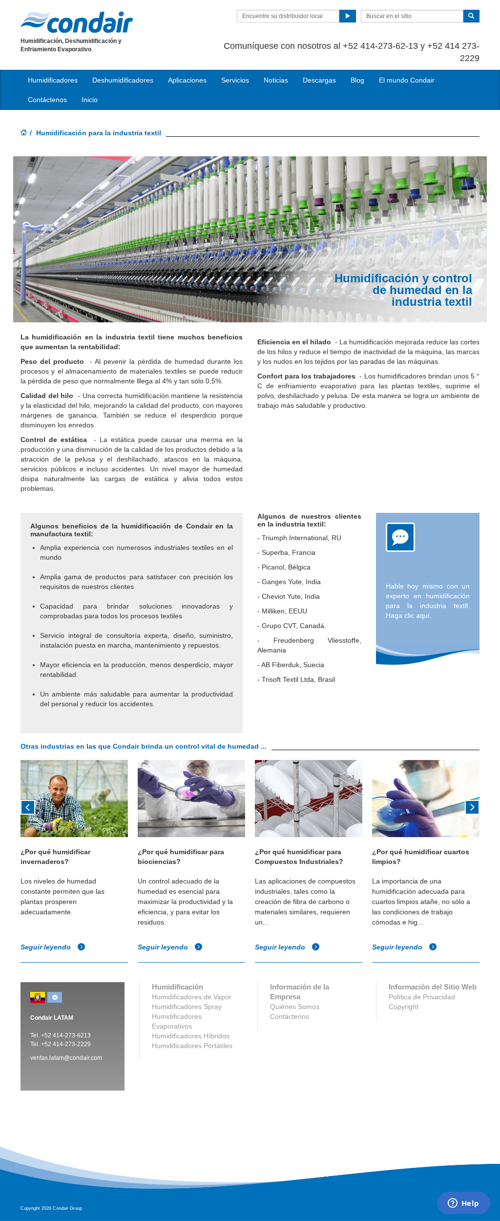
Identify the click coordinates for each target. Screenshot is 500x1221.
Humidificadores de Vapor (191, 997)
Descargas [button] (319, 80)
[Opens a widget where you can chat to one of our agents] (463, 1204)
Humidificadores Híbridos (190, 1036)
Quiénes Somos (294, 1006)
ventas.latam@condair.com (66, 1057)
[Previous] (28, 806)
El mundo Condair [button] (407, 80)
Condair (77, 22)
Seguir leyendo (47, 947)
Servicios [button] (235, 80)
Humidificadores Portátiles (192, 1046)
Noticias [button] (276, 80)
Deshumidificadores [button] (122, 80)
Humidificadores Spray (187, 1006)
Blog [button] (357, 80)
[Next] (472, 806)
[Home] (24, 133)
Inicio (90, 100)
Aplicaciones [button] (187, 80)
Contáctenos (47, 100)
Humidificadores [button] (53, 80)
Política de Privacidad (422, 997)
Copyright (403, 1006)
